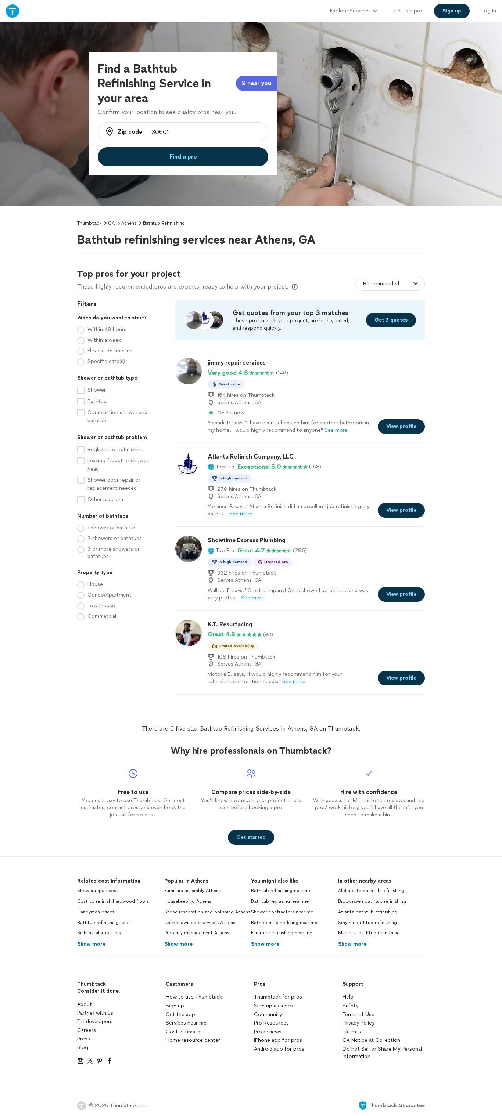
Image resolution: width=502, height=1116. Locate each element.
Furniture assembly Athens (192, 890)
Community (268, 1014)
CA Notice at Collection (371, 1040)
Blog (82, 1047)
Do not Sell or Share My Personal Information (382, 1052)
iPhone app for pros (278, 1040)
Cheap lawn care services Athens (199, 922)
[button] (221, 467)
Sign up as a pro (273, 1006)
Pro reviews (268, 1032)
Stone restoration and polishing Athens (207, 911)
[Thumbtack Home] (12, 11)
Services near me (186, 1023)
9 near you (256, 83)
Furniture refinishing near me (281, 932)
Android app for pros (279, 1049)
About (84, 1004)
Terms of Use (358, 1014)
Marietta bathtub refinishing (369, 932)
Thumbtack (89, 223)
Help (348, 997)
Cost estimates (184, 1032)
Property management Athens (196, 932)
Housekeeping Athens (187, 901)
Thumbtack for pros (278, 997)
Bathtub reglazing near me (280, 901)
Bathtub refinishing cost (103, 922)
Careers (86, 1030)
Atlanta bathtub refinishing (367, 911)
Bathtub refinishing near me (281, 890)
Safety (350, 1006)
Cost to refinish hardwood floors (113, 901)
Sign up (175, 1006)
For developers (94, 1021)
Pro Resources (271, 1023)
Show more (91, 944)
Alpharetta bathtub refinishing (371, 890)
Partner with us (95, 1013)
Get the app (180, 1014)
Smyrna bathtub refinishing (367, 922)
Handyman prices (95, 911)
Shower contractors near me (282, 911)
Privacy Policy (358, 1023)
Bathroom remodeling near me (284, 922)
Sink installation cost (100, 932)
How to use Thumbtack (194, 997)
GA (111, 223)
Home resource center (193, 1040)
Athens (128, 223)
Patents (352, 1032)
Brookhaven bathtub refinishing (372, 901)
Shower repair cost (97, 890)
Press (83, 1039)
